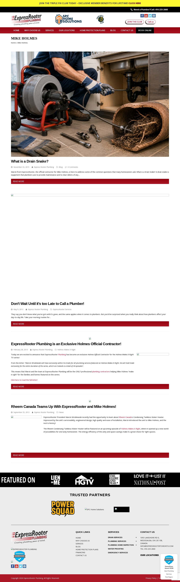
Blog (61, 167)
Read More (18, 181)
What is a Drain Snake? (29, 161)
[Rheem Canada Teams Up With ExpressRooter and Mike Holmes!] (90, 400)
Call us (151, 21)
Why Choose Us (83, 541)
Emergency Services (118, 553)
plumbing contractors (101, 371)
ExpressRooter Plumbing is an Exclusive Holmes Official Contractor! (66, 344)
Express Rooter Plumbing (44, 167)
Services (79, 543)
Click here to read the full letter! (24, 380)
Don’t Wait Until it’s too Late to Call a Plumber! (47, 304)
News (61, 412)
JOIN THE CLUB (135, 21)
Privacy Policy (151, 578)
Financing (80, 552)
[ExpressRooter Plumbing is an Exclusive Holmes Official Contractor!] (90, 338)
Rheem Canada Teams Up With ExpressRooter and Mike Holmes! (63, 407)
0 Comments (73, 167)
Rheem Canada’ (125, 417)
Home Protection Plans (87, 549)
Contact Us (81, 555)
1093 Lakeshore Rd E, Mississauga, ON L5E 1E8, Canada (151, 540)
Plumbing (62, 354)
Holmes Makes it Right (130, 428)
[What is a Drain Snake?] (90, 155)
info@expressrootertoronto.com (156, 546)
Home (13, 43)
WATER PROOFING (116, 549)
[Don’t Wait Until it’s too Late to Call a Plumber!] (90, 297)
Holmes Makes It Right (66, 349)
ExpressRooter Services (62, 309)
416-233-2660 (161, 9)
